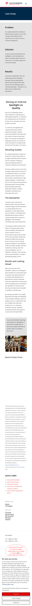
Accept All (16, 594)
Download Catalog (12, 484)
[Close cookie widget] (30, 558)
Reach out (15, 329)
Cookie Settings (16, 598)
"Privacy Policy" (6, 584)
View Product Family (13, 482)
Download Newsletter (13, 480)
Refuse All (16, 602)
